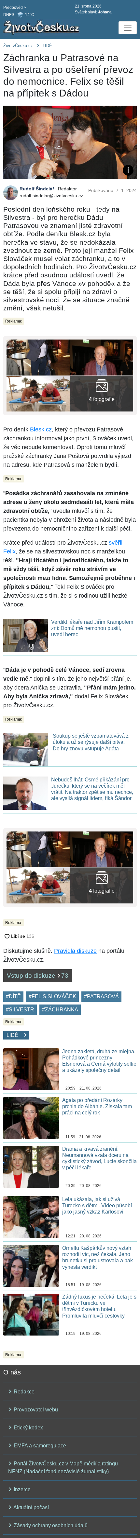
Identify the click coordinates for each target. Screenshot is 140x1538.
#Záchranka (60, 1009)
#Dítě (13, 996)
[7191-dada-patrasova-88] (38, 357)
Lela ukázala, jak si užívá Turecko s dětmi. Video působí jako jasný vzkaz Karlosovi (97, 1206)
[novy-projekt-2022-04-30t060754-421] (101, 393)
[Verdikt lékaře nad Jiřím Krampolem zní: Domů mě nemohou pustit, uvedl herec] (25, 635)
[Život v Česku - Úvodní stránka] (42, 27)
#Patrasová (101, 996)
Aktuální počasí (30, 1507)
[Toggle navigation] (128, 27)
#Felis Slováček (52, 996)
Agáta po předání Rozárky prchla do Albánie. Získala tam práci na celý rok (97, 1106)
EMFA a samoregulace (39, 1445)
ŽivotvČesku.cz (18, 45)
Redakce (23, 1391)
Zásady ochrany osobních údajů (50, 1525)
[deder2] (38, 393)
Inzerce (21, 1489)
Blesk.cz (41, 429)
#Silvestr (20, 1009)
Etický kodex (27, 1427)
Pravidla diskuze (75, 951)
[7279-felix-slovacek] (101, 357)
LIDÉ (47, 45)
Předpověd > (14, 7)
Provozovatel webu (35, 1409)
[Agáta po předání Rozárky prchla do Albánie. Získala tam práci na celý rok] (31, 1117)
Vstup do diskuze (37, 975)
